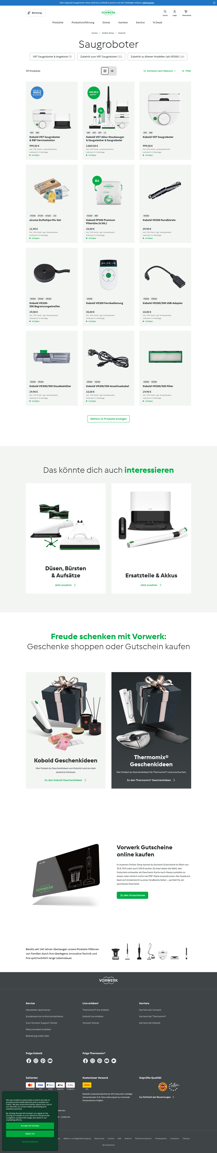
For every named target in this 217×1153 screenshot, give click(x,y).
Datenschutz (99, 1138)
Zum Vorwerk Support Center (41, 1022)
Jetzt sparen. (148, 2)
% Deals (157, 22)
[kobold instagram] (36, 1061)
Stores (106, 22)
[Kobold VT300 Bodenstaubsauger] (151, 951)
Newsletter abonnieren (38, 1009)
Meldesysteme (161, 1138)
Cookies (111, 1138)
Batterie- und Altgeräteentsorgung (77, 1138)
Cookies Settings (30, 1141)
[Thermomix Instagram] (93, 1061)
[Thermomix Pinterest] (100, 1061)
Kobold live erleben (93, 1016)
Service (140, 22)
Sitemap (186, 1138)
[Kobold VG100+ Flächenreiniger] (174, 951)
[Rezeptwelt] (114, 1061)
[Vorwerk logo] (108, 13)
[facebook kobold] (29, 1061)
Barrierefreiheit (108, 1145)
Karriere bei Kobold (149, 1022)
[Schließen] (214, 3)
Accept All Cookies (30, 1126)
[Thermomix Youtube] (107, 1061)
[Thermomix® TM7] (115, 951)
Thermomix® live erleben (96, 1009)
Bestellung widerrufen (37, 1035)
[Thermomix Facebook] (85, 1061)
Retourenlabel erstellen (38, 1029)
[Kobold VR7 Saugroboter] (163, 951)
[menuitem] (94, 33)
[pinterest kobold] (43, 1061)
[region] (30, 1121)
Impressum (174, 1138)
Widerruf (128, 1138)
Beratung (37, 12)
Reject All (30, 1134)
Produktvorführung (83, 22)
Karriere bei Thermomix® (152, 1016)
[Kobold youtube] (50, 1061)
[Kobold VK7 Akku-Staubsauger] (127, 951)
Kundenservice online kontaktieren (44, 1016)
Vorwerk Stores (91, 1022)
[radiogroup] (108, 71)
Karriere (123, 22)
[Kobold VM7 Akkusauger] (186, 951)
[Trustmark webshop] (168, 1087)
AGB (119, 1138)
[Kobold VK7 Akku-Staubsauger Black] (139, 951)
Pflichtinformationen (143, 1138)
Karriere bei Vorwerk (150, 1009)
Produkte (57, 22)
